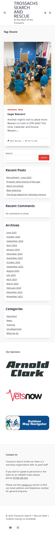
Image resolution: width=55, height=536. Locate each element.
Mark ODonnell (15, 141)
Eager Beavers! (16, 114)
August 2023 (12, 270)
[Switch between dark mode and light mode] (45, 12)
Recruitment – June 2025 (18, 177)
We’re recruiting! (15, 186)
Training (10, 324)
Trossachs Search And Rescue (26, 9)
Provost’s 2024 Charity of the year (23, 181)
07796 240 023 (20, 478)
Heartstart (12, 109)
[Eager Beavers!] (27, 73)
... (18, 130)
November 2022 (14, 296)
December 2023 (14, 253)
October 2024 (13, 236)
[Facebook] (10, 527)
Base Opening (13, 190)
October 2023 (13, 262)
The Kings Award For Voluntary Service (26, 194)
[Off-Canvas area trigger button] (50, 12)
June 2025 (11, 232)
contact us (26, 484)
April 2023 (11, 279)
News (20, 109)
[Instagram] (17, 527)
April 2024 (11, 245)
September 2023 (14, 266)
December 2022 (14, 292)
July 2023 (11, 275)
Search (9, 153)
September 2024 (14, 241)
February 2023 (13, 287)
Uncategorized (13, 329)
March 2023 (12, 283)
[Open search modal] (5, 12)
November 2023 (14, 258)
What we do (12, 333)
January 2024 (13, 249)
